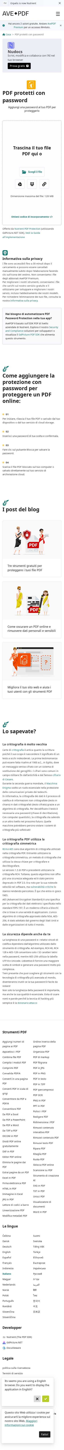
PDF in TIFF (39, 1084)
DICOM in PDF (10, 1136)
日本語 (36, 1311)
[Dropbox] (32, 184)
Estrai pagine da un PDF (15, 1172)
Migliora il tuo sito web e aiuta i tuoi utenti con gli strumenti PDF (30, 689)
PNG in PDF (39, 1100)
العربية (36, 1284)
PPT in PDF (39, 1105)
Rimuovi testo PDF (43, 1143)
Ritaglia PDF (39, 1153)
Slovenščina (8, 1317)
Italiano (6, 1273)
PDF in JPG (38, 1068)
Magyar (6, 1279)
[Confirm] (45, 1399)
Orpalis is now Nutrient (23, 3)
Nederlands (8, 1284)
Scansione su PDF (42, 1170)
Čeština (6, 1235)
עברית (36, 1279)
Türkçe (36, 1252)
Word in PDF (40, 1211)
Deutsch (6, 1246)
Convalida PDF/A (11, 1073)
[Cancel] (37, 1399)
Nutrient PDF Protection (27, 228)
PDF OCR (38, 1095)
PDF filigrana (40, 1062)
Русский (37, 1273)
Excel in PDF (9, 1177)
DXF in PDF (8, 1151)
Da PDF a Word (10, 1125)
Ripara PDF (39, 1148)
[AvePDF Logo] (15, 13)
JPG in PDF (8, 1199)
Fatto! (44, 1434)
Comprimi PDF (10, 1068)
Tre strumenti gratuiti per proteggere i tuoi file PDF (25, 568)
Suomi (36, 1235)
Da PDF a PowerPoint (13, 1119)
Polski (5, 1295)
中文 (35, 1306)
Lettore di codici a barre (15, 1204)
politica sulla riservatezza (16, 1367)
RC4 (4, 849)
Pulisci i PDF (39, 1111)
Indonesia (7, 1268)
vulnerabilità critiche (42, 886)
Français (7, 1262)
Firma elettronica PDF (14, 1183)
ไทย (35, 1295)
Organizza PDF (41, 1051)
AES (11, 849)
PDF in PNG (39, 1073)
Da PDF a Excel (10, 1114)
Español (6, 1257)
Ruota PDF (38, 1159)
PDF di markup (41, 1057)
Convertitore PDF (11, 1108)
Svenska (37, 1241)
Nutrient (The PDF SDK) (19, 1337)
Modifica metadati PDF (14, 1215)
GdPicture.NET (14, 1342)
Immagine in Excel (12, 1194)
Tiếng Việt (38, 1246)
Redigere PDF (40, 1116)
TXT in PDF (39, 1191)
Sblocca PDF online (43, 1164)
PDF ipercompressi (43, 1089)
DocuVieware (14, 1347)
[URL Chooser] (44, 184)
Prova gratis (17, 66)
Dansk (5, 1241)
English (6, 1252)
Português (8, 1300)
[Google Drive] (20, 184)
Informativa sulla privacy (24, 300)
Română (6, 1306)
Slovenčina (8, 1311)
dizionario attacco (27, 1002)
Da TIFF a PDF (9, 1130)
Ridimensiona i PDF (43, 1122)
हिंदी (34, 1290)
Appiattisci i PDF (11, 1051)
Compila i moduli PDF (14, 1062)
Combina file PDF (11, 1057)
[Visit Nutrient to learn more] (5, 3)
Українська (39, 1268)
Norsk (5, 1290)
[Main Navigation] (58, 13)
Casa (8, 34)
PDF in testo (39, 1078)
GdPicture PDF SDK (29, 334)
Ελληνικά (38, 1257)
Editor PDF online (11, 1156)
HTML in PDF (9, 1188)
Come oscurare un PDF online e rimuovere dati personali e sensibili (32, 629)
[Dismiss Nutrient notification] (60, 3)
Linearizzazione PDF (13, 1210)
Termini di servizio (12, 1373)
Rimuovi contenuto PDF (46, 1137)
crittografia (18, 749)
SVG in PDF (39, 1185)
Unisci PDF (39, 1196)
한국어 (36, 1300)
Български (39, 1262)
